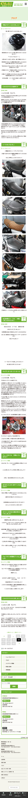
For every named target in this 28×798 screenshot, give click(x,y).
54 (18, 636)
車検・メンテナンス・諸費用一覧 (7, 771)
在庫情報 (3, 759)
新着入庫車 (4, 90)
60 (24, 640)
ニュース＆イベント (6, 28)
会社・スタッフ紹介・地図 (6, 768)
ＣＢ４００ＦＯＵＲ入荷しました (12, 598)
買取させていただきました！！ (12, 25)
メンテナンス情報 (6, 375)
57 (9, 640)
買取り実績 (3, 762)
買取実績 (8, 669)
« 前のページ (10, 632)
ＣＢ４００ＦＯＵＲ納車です (10, 86)
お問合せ (3, 777)
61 (3, 643)
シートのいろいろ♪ (9, 145)
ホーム (2, 756)
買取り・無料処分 (4, 774)
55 (23, 636)
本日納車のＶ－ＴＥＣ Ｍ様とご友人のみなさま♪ (11, 319)
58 (14, 640)
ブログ (7, 660)
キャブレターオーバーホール (11, 371)
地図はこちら (6, 700)
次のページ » (18, 632)
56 (3, 640)
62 (9, 643)
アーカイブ (4, 677)
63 (14, 643)
